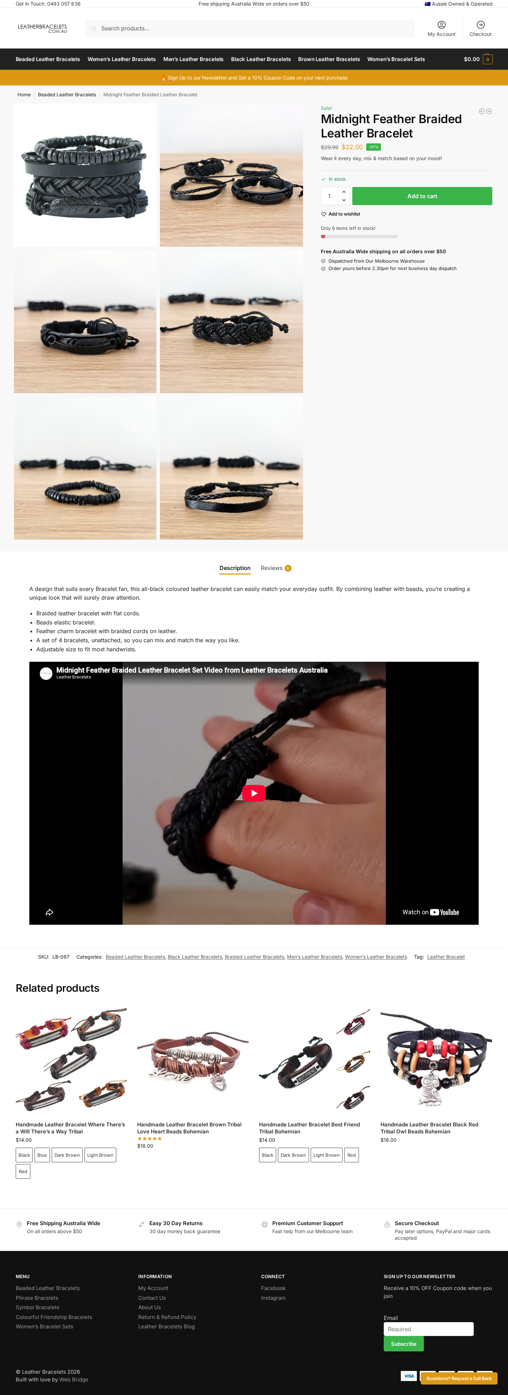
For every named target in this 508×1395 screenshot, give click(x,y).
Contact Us (152, 1298)
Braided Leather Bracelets (254, 957)
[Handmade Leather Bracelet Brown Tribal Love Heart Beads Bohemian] (193, 1060)
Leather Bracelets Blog (166, 1326)
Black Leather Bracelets (195, 957)
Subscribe (404, 1344)
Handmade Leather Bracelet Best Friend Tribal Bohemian (309, 1128)
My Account (442, 34)
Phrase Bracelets (37, 1298)
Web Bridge (73, 1379)
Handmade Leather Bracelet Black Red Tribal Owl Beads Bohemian (429, 1128)
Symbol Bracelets (37, 1307)
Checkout (481, 34)
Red (23, 1171)
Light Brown (100, 1155)
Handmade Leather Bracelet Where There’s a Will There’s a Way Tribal (70, 1128)
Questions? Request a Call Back (459, 1378)
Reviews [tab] (275, 567)
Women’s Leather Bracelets (376, 957)
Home (24, 94)
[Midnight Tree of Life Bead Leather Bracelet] (488, 111)
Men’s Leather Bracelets (314, 957)
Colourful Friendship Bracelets (54, 1317)
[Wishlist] (116, 1015)
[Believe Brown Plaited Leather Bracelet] (481, 111)
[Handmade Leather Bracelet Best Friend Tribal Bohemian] (314, 1060)
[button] (478, 59)
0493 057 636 (64, 4)
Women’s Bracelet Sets (44, 1326)
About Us (149, 1307)
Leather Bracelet (446, 957)
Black (24, 1155)
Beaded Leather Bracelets (67, 94)
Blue (42, 1155)
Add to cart (422, 196)
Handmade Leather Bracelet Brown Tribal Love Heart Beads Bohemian (189, 1128)
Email (391, 1317)
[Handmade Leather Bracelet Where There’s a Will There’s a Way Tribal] (71, 1060)
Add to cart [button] (192, 1160)
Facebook (273, 1288)
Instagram (273, 1298)
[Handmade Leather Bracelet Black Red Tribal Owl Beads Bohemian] (436, 1060)
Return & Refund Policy (167, 1317)
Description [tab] (235, 567)
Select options (71, 1191)
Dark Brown (67, 1155)
